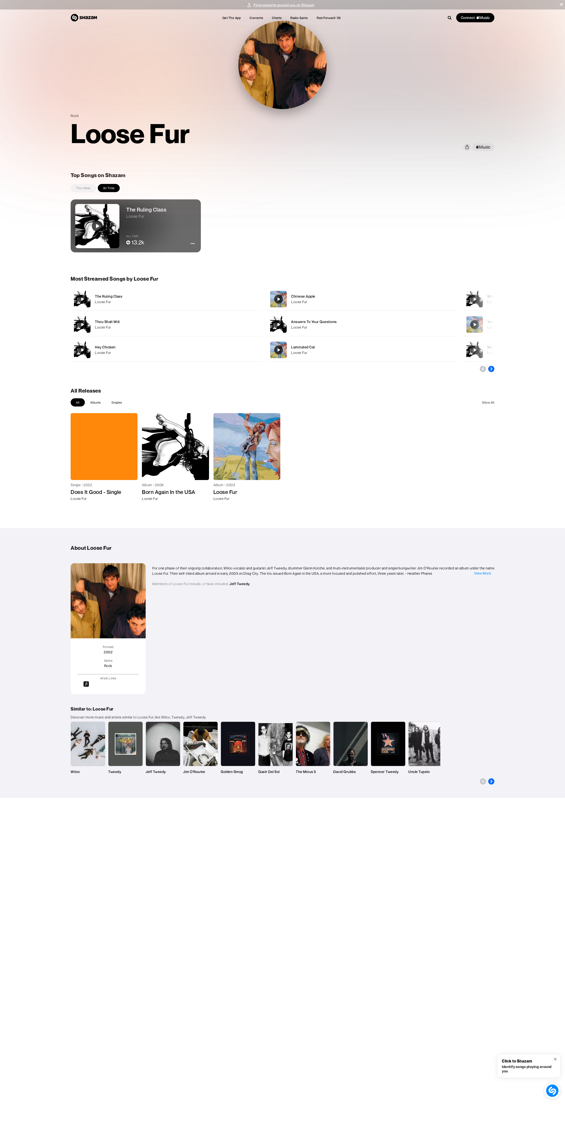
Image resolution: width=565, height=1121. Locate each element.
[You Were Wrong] (474, 324)
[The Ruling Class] (166, 299)
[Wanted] (474, 350)
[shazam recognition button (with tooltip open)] (552, 1090)
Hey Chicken (105, 347)
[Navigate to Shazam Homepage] (84, 17)
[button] (561, 4)
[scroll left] (483, 369)
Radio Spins (299, 18)
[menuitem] (231, 18)
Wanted (493, 347)
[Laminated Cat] (362, 349)
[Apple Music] (79, 506)
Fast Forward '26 (329, 18)
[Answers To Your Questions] (362, 324)
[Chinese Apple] (362, 299)
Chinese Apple (303, 296)
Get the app (231, 18)
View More (482, 573)
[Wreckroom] (474, 299)
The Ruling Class (108, 296)
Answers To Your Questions (314, 321)
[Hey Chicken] (166, 349)
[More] (233, 299)
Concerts (256, 18)
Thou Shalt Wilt (107, 321)
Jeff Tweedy (240, 584)
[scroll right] (491, 369)
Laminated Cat (303, 347)
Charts (277, 18)
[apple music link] (483, 147)
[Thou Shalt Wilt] (166, 324)
